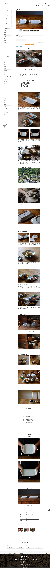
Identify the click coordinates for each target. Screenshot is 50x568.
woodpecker (5, 70)
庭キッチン (11, 547)
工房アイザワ (5, 83)
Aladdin (5, 66)
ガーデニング (5, 44)
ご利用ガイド (5, 125)
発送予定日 (17, 35)
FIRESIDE (5, 106)
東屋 (4, 62)
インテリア (5, 36)
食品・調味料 (5, 42)
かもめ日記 (42, 5)
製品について (7, 23)
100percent (5, 102)
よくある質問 (9, 553)
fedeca (4, 110)
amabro (5, 64)
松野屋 (4, 114)
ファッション (5, 38)
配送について (5, 126)
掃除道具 (5, 40)
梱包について (5, 127)
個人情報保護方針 (21, 553)
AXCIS (4, 60)
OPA (4, 74)
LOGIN (49, 5)
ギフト (7, 15)
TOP (36, 5)
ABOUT (39, 5)
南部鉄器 (5, 98)
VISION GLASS (6, 104)
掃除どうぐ (20, 547)
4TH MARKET (6, 112)
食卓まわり (5, 32)
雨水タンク (29, 547)
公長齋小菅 (5, 81)
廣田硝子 (5, 100)
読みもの (7, 18)
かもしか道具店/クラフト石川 (7, 77)
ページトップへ (46, 553)
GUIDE (46, 5)
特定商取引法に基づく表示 (15, 553)
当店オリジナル (6, 34)
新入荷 (7, 10)
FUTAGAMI (5, 108)
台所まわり (5, 30)
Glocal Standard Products (7, 79)
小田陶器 (5, 72)
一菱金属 (5, 68)
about (7, 20)
